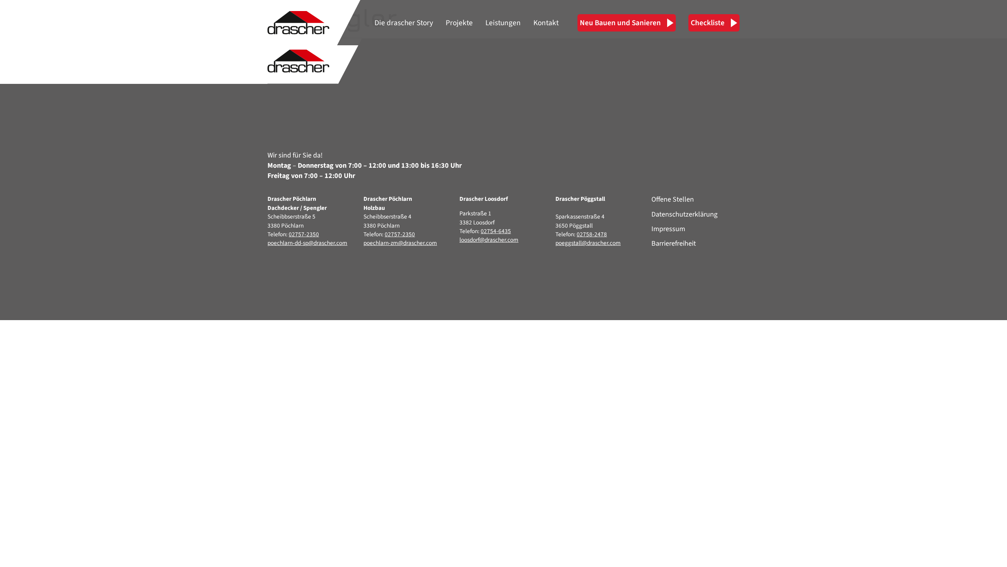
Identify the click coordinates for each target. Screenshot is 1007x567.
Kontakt (546, 22)
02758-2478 (592, 234)
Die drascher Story (403, 22)
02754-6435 (496, 231)
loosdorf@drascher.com (488, 239)
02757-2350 (304, 234)
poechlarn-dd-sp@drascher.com (307, 243)
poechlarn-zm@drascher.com (400, 243)
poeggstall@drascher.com (588, 243)
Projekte (459, 22)
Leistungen (503, 22)
